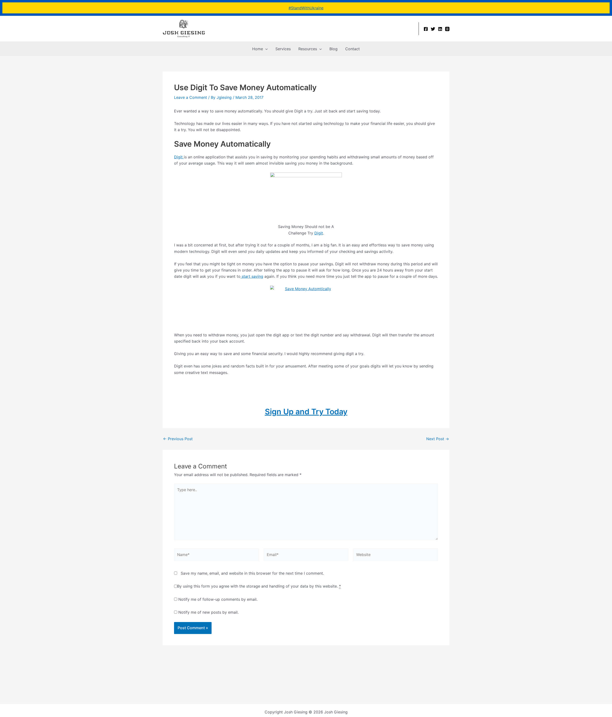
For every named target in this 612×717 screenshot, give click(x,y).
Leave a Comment (190, 97)
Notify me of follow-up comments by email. (217, 599)
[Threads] (447, 29)
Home (257, 48)
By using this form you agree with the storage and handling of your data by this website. (259, 586)
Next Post (437, 439)
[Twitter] (433, 29)
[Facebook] (426, 29)
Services (283, 48)
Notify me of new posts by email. (208, 612)
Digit (179, 157)
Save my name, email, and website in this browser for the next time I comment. (252, 573)
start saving (251, 276)
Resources (307, 48)
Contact (352, 48)
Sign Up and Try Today (306, 411)
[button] (265, 49)
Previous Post (178, 439)
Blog (333, 48)
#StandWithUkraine (306, 8)
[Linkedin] (440, 29)
